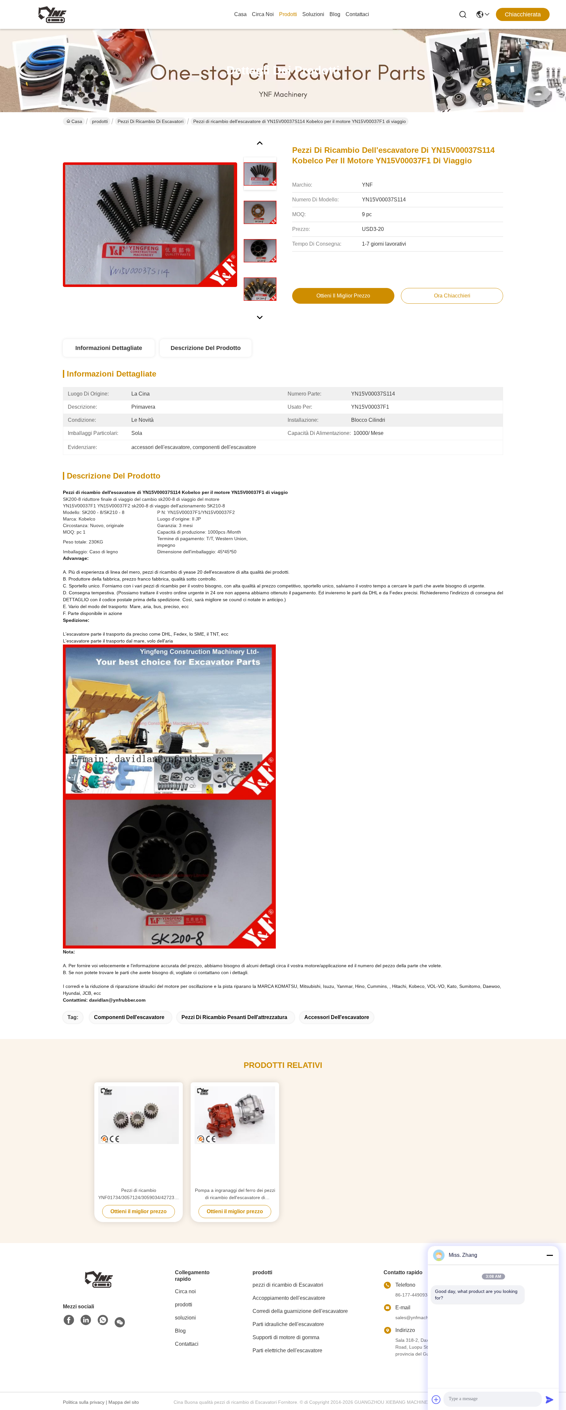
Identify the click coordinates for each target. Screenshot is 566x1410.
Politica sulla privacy (83, 1402)
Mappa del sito (123, 1402)
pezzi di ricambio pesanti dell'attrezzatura (234, 1017)
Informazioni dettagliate (108, 348)
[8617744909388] (103, 1320)
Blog (335, 14)
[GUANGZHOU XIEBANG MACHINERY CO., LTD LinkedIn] (86, 1320)
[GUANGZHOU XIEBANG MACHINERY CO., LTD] (52, 14)
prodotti (288, 14)
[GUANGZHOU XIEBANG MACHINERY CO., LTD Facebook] (69, 1320)
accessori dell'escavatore (336, 1017)
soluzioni (313, 14)
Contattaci (357, 14)
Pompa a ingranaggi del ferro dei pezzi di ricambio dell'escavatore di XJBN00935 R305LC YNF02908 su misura (235, 1194)
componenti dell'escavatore (129, 1017)
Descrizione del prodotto (206, 348)
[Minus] (550, 1255)
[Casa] (99, 1278)
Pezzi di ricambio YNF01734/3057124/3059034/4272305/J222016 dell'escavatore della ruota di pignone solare (138, 1194)
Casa (240, 14)
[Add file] (436, 1399)
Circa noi (263, 14)
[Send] (549, 1399)
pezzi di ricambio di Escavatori (150, 121)
